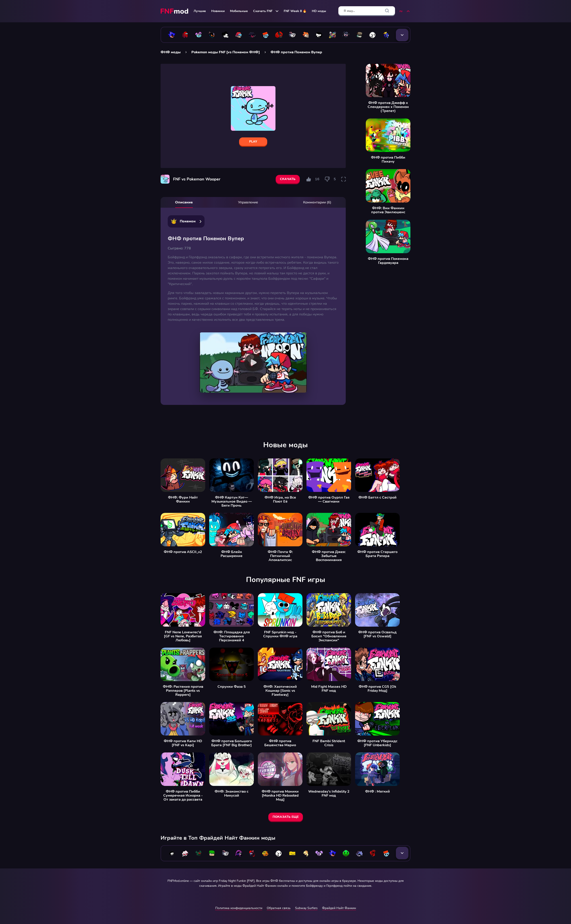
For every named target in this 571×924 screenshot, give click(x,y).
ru (400, 11)
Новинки (218, 11)
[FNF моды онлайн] (175, 11)
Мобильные (239, 11)
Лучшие (200, 11)
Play (253, 141)
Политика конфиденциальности (238, 908)
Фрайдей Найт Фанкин (339, 908)
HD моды (319, 11)
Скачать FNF (263, 11)
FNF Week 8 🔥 (295, 11)
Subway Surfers (306, 908)
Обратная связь (279, 908)
